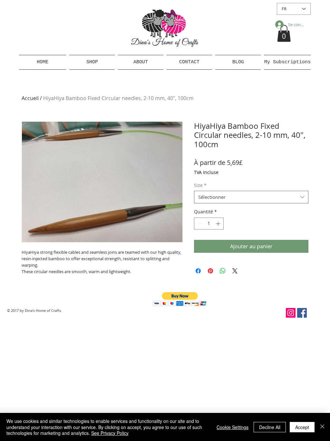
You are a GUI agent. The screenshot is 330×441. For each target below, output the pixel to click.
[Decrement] (199, 223)
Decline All (269, 427)
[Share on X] (235, 271)
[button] (284, 33)
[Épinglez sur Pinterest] (210, 271)
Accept (302, 427)
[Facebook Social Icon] (302, 313)
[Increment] (219, 223)
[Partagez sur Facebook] (198, 271)
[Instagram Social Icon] (291, 313)
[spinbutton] (209, 223)
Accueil (30, 98)
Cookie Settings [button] (232, 427)
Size (200, 185)
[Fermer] (322, 427)
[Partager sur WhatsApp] (223, 271)
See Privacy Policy (110, 433)
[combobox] (251, 197)
